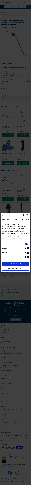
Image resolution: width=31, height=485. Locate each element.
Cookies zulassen (15, 263)
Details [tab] (15, 219)
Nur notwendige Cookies (15, 268)
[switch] (27, 248)
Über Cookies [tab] (25, 219)
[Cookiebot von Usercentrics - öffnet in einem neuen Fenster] (23, 215)
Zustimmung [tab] (5, 219)
